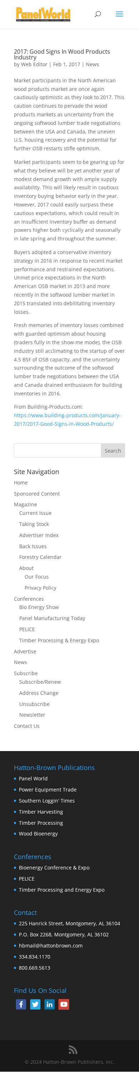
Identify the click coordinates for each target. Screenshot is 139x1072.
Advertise (25, 651)
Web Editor (34, 64)
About (26, 568)
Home (21, 482)
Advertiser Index (38, 535)
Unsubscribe (34, 704)
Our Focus (37, 576)
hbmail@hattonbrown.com (51, 945)
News (92, 64)
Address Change (38, 693)
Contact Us (27, 725)
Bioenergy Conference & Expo (54, 867)
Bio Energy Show (39, 607)
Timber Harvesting (41, 811)
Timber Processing (41, 822)
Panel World (33, 778)
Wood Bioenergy (38, 833)
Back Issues (33, 546)
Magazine (25, 504)
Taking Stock (34, 524)
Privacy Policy (40, 587)
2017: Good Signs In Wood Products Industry (62, 54)
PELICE (27, 629)
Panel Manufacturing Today (52, 618)
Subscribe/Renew (40, 681)
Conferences (29, 598)
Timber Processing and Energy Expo (61, 889)
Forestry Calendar (40, 557)
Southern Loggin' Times (47, 800)
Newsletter (32, 714)
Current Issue (35, 513)
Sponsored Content (37, 493)
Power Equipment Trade (48, 789)
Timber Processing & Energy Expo (59, 640)
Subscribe (26, 673)
